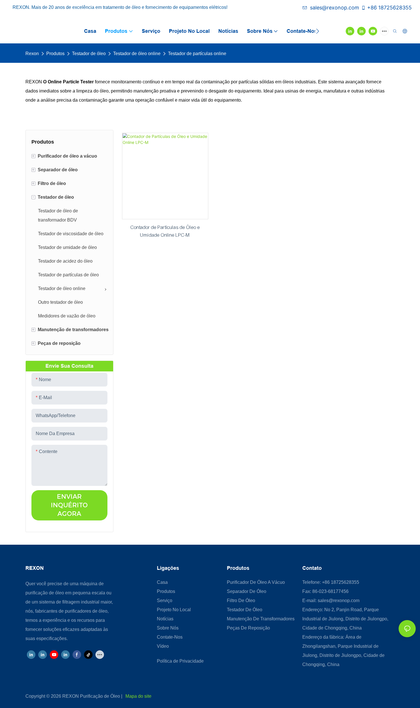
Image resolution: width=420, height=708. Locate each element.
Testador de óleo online (137, 53)
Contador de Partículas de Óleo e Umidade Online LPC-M (165, 231)
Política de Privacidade (180, 661)
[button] (317, 31)
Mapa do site (138, 696)
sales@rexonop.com (334, 8)
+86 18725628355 (389, 8)
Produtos (55, 53)
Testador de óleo (89, 53)
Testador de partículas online (197, 53)
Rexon (32, 53)
